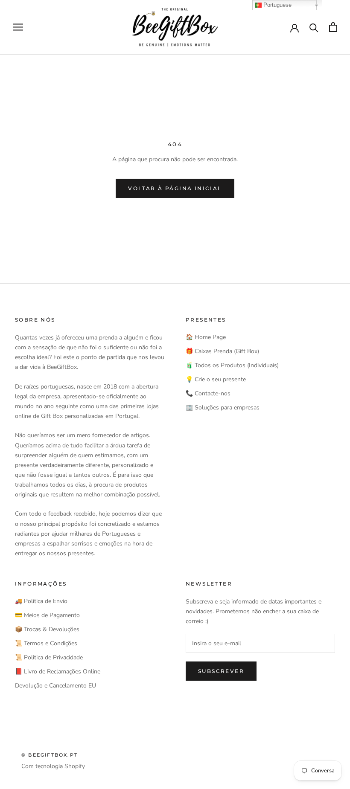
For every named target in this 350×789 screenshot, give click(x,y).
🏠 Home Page (206, 337)
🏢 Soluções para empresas (223, 407)
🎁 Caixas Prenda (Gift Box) (222, 351)
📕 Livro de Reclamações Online (57, 671)
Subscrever (221, 671)
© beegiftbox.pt (49, 755)
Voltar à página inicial (175, 188)
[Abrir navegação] (18, 27)
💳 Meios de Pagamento (47, 615)
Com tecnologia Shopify (53, 766)
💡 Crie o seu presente (216, 379)
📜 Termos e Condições (46, 643)
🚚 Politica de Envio (41, 601)
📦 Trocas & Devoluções (47, 629)
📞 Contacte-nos (208, 393)
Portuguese (277, 5)
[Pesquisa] (313, 27)
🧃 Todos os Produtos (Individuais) (232, 365)
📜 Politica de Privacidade (49, 657)
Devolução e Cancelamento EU (55, 686)
